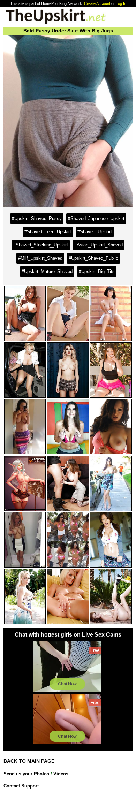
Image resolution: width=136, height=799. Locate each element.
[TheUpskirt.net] (55, 23)
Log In (121, 3)
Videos (60, 773)
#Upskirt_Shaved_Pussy (37, 218)
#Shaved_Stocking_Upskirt (40, 245)
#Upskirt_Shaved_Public (93, 258)
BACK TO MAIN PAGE (28, 761)
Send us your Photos (26, 773)
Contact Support (21, 786)
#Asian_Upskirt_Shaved (98, 245)
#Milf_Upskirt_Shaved (40, 258)
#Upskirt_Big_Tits (97, 271)
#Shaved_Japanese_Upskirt (96, 218)
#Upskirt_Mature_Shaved (47, 271)
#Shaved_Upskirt (94, 231)
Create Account (97, 3)
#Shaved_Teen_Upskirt (47, 231)
